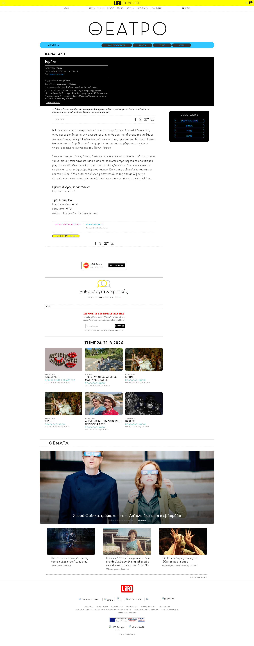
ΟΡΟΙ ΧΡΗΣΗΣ (89, 330)
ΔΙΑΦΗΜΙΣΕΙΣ (132, 606)
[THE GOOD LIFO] (119, 599)
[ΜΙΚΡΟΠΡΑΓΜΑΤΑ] (90, 599)
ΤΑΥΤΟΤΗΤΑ (89, 606)
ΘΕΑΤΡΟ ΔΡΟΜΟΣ (57, 74)
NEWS (66, 8)
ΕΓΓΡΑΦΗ (119, 326)
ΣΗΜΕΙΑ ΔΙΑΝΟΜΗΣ (170, 609)
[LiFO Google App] (117, 628)
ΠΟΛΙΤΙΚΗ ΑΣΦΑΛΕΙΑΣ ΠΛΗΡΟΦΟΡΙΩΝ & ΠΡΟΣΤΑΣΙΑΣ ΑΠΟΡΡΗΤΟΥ (103, 609)
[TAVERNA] (152, 599)
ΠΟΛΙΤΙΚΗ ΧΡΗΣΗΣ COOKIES (146, 609)
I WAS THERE (156, 8)
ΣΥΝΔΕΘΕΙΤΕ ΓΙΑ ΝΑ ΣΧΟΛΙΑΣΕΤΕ (102, 297)
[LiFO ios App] (137, 628)
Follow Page (116, 265)
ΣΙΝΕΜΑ (100, 8)
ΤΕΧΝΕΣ (120, 8)
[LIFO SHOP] (168, 599)
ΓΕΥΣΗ (92, 8)
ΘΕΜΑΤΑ (59, 443)
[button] (3, 3)
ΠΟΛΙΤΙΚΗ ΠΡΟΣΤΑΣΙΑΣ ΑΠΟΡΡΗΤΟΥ (110, 330)
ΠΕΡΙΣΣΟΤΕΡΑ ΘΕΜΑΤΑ (198, 577)
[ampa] (109, 599)
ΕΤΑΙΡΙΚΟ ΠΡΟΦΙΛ (148, 606)
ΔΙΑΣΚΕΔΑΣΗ (142, 8)
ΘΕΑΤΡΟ (110, 8)
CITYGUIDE (131, 3)
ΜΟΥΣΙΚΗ (130, 8)
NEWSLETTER (117, 606)
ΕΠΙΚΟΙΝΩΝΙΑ (102, 606)
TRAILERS (186, 8)
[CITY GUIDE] (134, 599)
